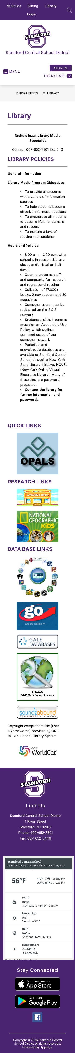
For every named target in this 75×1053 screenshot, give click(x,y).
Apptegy (46, 1047)
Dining (33, 6)
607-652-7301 (41, 833)
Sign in (60, 68)
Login (31, 14)
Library (51, 6)
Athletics (14, 6)
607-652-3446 (39, 838)
